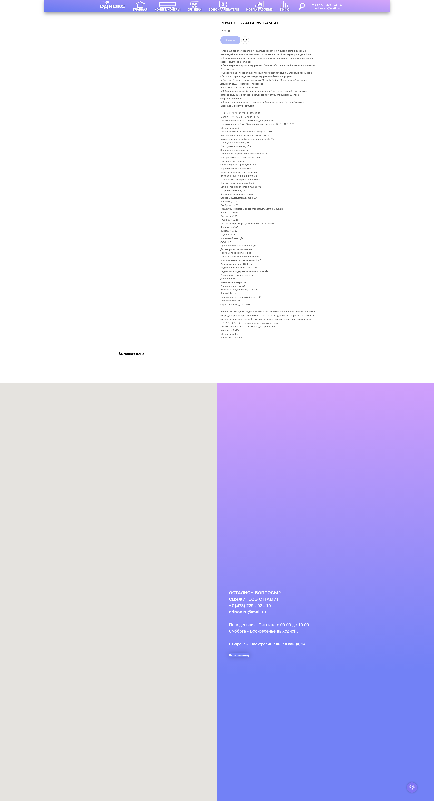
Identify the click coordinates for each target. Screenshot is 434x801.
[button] (239, 655)
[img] (140, 6)
